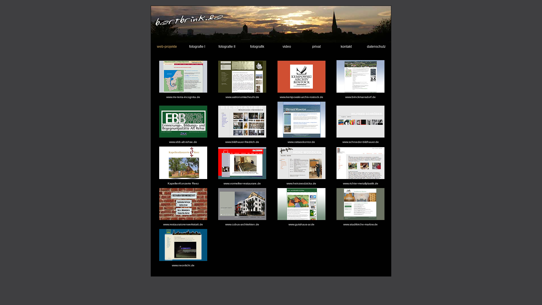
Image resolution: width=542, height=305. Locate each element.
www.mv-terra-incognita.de (183, 97)
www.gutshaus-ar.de (301, 224)
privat (316, 47)
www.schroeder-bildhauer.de (360, 141)
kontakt (346, 47)
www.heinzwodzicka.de (301, 183)
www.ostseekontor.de (301, 141)
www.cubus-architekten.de (242, 224)
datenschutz (376, 47)
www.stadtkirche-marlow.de (360, 224)
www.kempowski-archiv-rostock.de (301, 97)
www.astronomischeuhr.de (242, 97)
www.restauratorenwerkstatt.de (183, 224)
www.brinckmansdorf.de (360, 97)
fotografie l (197, 47)
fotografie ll (226, 47)
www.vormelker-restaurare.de (242, 183)
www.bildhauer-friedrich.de (242, 141)
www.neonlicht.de (183, 265)
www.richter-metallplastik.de (360, 183)
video (287, 47)
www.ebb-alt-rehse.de (183, 141)
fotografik (257, 47)
